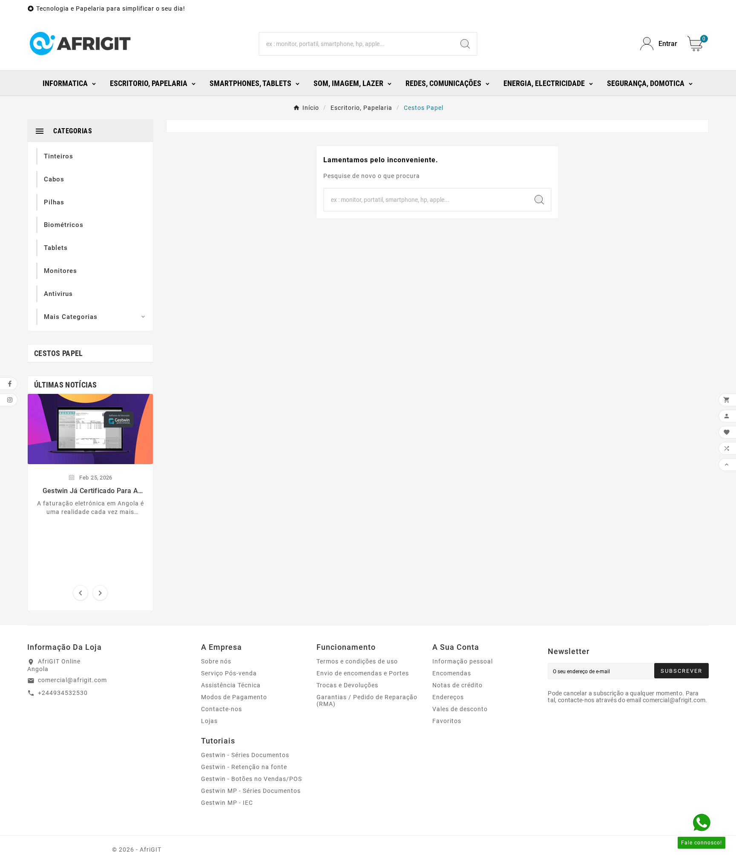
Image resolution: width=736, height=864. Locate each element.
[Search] (465, 44)
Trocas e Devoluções (347, 685)
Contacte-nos (221, 709)
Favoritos (446, 721)
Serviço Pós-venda (229, 673)
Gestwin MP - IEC (227, 802)
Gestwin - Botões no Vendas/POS (251, 778)
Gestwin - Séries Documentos (245, 755)
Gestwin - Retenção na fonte (244, 767)
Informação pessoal (462, 661)
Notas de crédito (457, 685)
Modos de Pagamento (234, 697)
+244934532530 (63, 692)
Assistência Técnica (231, 685)
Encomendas (451, 673)
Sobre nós (216, 661)
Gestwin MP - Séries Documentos (251, 790)
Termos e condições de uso (357, 661)
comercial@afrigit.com (72, 680)
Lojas (209, 721)
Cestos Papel (58, 353)
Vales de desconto (460, 709)
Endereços (448, 697)
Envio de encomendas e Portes (362, 673)
